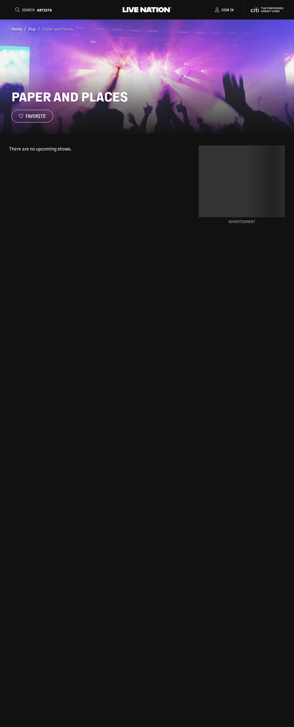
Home (16, 28)
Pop (32, 28)
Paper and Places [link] (57, 28)
